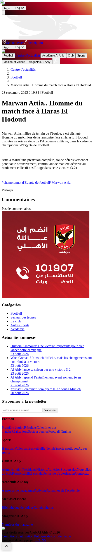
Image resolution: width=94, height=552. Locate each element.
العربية (7, 8)
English (19, 8)
